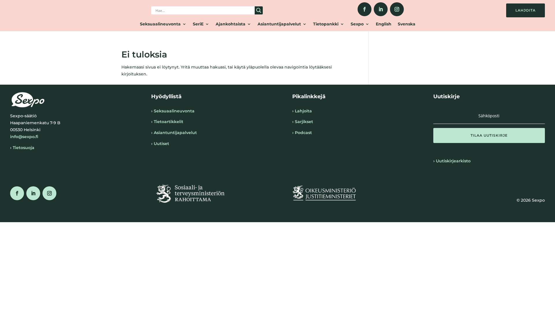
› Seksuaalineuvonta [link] (173, 111)
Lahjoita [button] (525, 10)
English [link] (383, 24)
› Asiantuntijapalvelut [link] (174, 132)
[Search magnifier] (259, 10)
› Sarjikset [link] (302, 121)
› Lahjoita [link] (302, 111)
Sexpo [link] (357, 24)
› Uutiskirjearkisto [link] (452, 161)
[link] (364, 9)
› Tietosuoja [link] (22, 147)
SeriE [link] (198, 24)
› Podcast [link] (302, 132)
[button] (489, 135)
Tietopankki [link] (325, 24)
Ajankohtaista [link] (230, 24)
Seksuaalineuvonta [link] (160, 24)
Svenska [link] (406, 24)
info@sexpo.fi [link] (24, 136)
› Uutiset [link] (160, 143)
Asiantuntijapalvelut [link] (279, 24)
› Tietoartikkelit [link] (167, 121)
